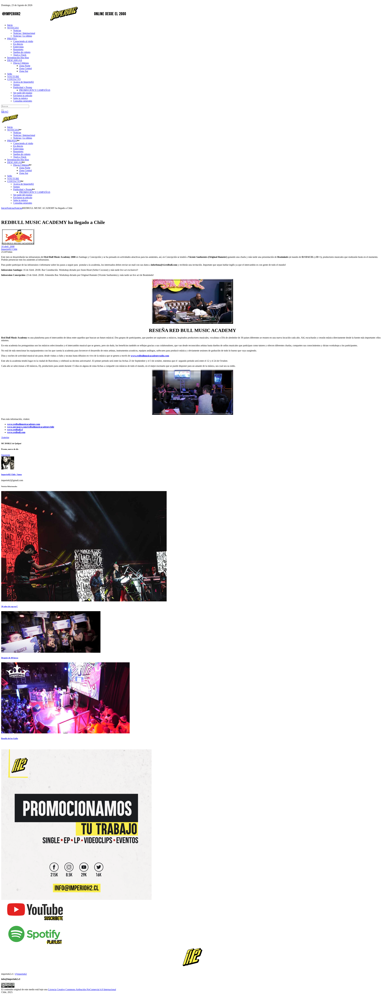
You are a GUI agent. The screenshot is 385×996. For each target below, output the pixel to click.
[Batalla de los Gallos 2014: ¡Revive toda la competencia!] (65, 732)
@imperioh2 (21, 974)
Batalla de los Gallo (9, 738)
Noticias (10, 208)
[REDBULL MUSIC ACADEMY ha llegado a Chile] (7, 468)
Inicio (4, 208)
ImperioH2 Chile (9, 249)
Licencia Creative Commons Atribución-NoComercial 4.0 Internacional (82, 989)
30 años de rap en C (9, 606)
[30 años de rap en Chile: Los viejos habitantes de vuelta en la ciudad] (84, 600)
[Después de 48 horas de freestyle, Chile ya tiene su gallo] (50, 652)
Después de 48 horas (9, 658)
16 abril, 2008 (7, 246)
